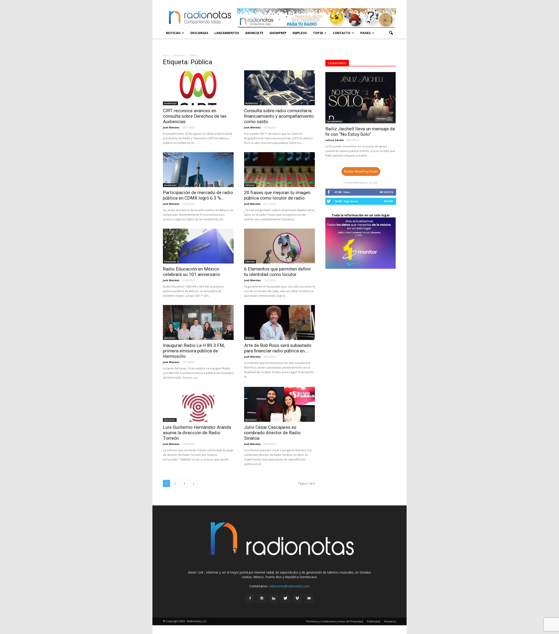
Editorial (250, 185)
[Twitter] (285, 598)
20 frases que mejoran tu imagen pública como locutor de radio (277, 195)
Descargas (199, 33)
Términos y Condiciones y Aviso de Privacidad (334, 621)
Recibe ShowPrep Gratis (361, 171)
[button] (391, 33)
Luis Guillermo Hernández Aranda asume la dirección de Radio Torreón (197, 433)
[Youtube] (309, 598)
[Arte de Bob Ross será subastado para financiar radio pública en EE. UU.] (279, 322)
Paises (365, 33)
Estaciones (170, 261)
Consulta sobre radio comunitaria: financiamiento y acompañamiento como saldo (279, 116)
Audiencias (170, 103)
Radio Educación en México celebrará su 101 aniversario (191, 271)
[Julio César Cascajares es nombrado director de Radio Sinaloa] (279, 404)
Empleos (300, 33)
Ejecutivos (169, 337)
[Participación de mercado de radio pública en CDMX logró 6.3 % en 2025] (198, 169)
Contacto (341, 33)
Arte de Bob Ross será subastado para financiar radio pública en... (277, 348)
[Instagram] (261, 598)
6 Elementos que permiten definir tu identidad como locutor (277, 271)
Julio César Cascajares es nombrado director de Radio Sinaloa (272, 433)
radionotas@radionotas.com (289, 586)
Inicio (166, 55)
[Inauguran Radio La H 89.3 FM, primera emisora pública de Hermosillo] (198, 322)
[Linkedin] (273, 598)
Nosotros (390, 621)
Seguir (388, 201)
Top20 (318, 33)
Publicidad (373, 621)
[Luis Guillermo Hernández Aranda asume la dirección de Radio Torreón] (198, 404)
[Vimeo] (297, 598)
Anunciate (254, 33)
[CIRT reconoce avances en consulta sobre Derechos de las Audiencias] (198, 87)
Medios (249, 337)
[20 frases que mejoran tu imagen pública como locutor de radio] (279, 169)
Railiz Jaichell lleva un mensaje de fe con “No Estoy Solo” (360, 131)
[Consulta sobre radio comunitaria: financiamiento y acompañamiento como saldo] (279, 87)
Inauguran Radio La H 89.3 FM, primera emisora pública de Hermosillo (194, 351)
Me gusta (386, 192)
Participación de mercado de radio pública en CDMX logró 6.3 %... (198, 195)
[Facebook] (250, 598)
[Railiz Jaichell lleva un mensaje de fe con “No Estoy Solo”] (360, 97)
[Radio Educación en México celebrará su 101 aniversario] (198, 246)
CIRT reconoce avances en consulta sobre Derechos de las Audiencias (194, 116)
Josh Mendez (171, 127)
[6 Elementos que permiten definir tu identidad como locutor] (279, 246)
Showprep (277, 33)
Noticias (173, 33)
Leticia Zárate (334, 140)
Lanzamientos (226, 33)
